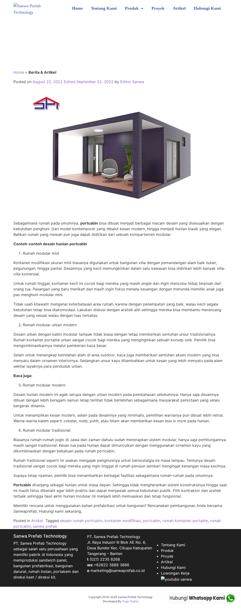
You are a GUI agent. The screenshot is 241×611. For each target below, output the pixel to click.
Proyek (158, 8)
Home (77, 8)
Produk (132, 8)
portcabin (151, 520)
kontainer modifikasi (122, 520)
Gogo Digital (130, 601)
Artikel (179, 8)
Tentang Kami (104, 8)
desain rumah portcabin (81, 520)
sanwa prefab (45, 526)
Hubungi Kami (207, 8)
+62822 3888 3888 (111, 565)
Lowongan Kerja (175, 573)
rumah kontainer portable (185, 520)
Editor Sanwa (132, 81)
